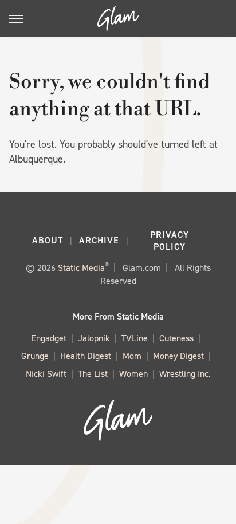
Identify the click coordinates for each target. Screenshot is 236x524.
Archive (99, 240)
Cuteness (176, 338)
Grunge (35, 356)
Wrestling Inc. (185, 374)
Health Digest (85, 356)
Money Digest (178, 356)
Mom (132, 356)
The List (93, 374)
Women (133, 374)
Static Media (81, 268)
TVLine (134, 338)
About (47, 240)
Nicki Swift (46, 374)
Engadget (48, 338)
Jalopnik (94, 338)
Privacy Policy (169, 240)
